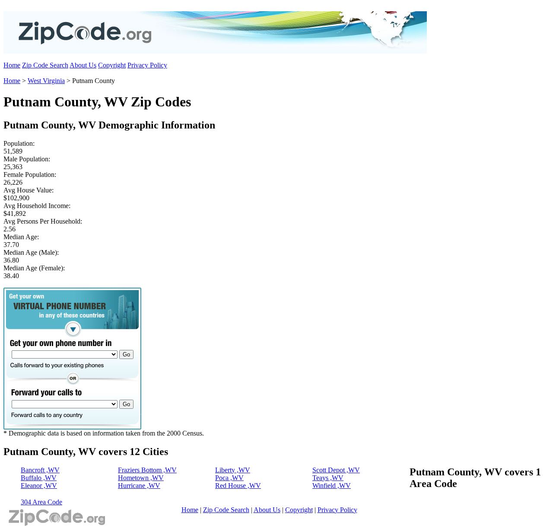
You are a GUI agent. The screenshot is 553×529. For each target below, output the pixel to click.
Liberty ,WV (232, 470)
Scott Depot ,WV (336, 470)
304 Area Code (41, 502)
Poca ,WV (229, 477)
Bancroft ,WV (40, 470)
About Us (83, 65)
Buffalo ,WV (39, 477)
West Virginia (46, 80)
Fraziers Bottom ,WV (147, 470)
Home (11, 65)
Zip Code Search (45, 65)
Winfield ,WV (331, 485)
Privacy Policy (147, 65)
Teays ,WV (327, 477)
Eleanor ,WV (39, 485)
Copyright (112, 65)
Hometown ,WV (141, 477)
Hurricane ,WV (139, 485)
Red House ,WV (238, 485)
